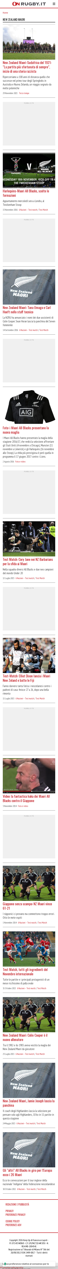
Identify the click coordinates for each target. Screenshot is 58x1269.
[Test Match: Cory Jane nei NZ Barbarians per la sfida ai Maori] (29, 539)
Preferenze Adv (13, 1225)
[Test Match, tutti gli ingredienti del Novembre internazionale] (29, 949)
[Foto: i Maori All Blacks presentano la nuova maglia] (29, 408)
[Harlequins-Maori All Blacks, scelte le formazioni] (29, 171)
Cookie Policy (13, 1221)
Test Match (43, 209)
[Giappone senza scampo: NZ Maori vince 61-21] (29, 884)
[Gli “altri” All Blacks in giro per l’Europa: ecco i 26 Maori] (29, 1150)
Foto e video (20, 461)
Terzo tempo (24, 93)
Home (5, 12)
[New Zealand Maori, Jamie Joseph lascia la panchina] (29, 1081)
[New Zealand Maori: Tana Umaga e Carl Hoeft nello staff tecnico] (29, 287)
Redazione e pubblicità (17, 1204)
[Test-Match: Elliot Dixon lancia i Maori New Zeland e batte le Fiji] (29, 656)
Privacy (10, 1211)
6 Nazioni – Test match (28, 209)
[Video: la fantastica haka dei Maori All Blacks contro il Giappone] (29, 776)
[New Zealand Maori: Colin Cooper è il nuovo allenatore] (29, 1015)
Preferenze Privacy (16, 1215)
